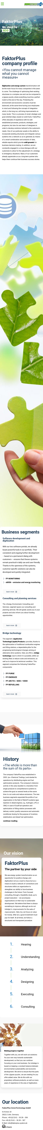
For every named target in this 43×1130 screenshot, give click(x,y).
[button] (2, 4)
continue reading (10, 821)
